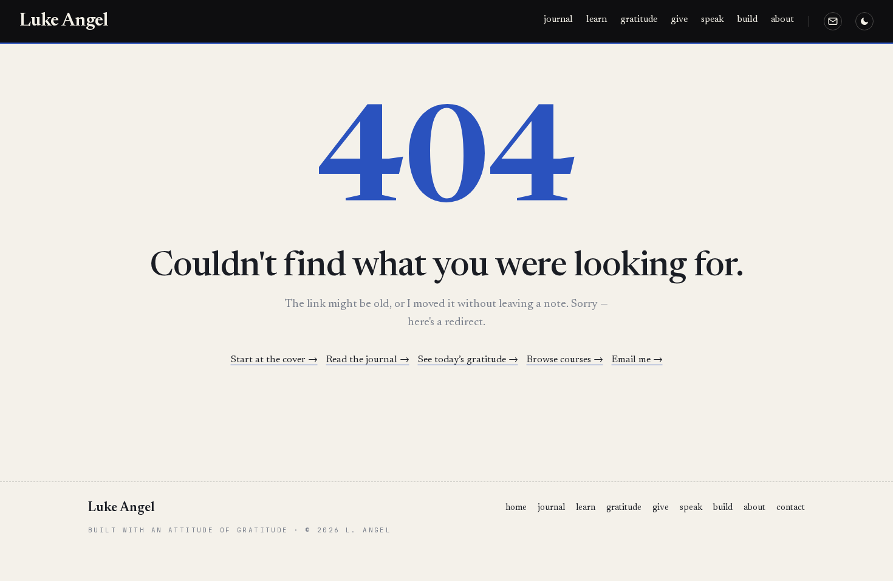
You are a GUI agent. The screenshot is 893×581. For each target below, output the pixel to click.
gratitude (638, 19)
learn (596, 19)
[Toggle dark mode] (864, 21)
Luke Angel (63, 21)
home (516, 508)
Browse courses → (565, 360)
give (679, 19)
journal (558, 19)
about (782, 19)
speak (712, 19)
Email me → (637, 360)
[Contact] (833, 21)
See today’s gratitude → (468, 360)
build (747, 19)
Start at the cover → (274, 360)
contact (790, 508)
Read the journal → (367, 360)
